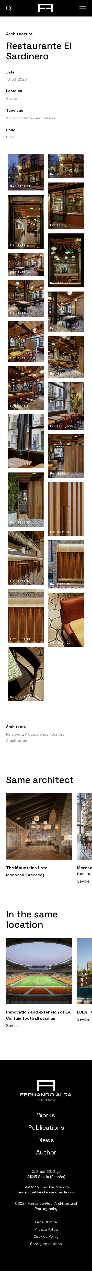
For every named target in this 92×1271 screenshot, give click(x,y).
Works (46, 1115)
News (46, 1140)
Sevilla (11, 98)
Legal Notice (46, 1222)
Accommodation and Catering (31, 118)
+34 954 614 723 (54, 1187)
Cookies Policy (46, 1236)
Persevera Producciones (27, 734)
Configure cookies (46, 1243)
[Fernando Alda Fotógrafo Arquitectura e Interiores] (46, 1090)
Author (46, 1152)
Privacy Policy (46, 1229)
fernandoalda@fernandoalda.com (46, 1192)
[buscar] (9, 8)
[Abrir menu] (82, 8)
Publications (46, 1128)
